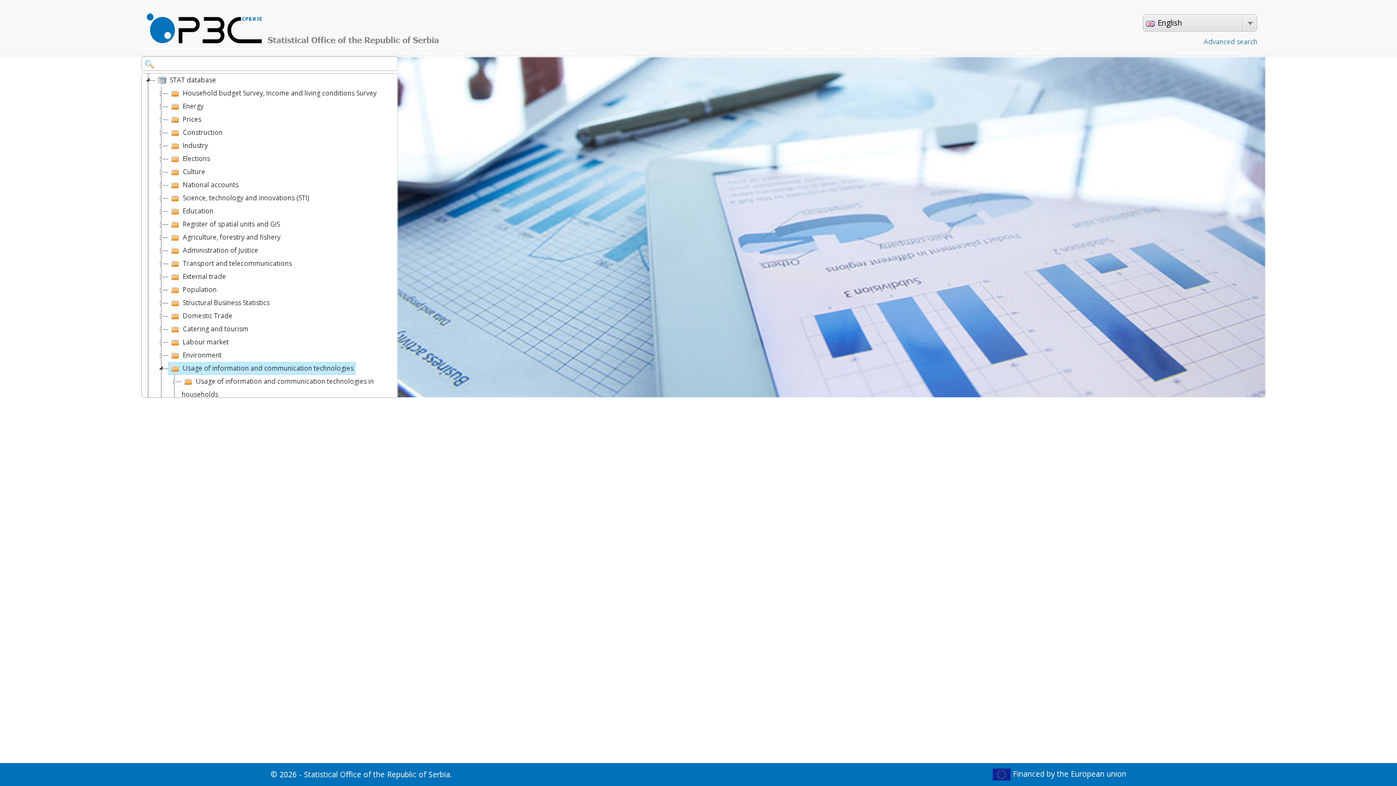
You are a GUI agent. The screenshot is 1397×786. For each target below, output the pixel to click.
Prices (192, 119)
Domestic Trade (207, 315)
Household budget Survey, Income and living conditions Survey (280, 93)
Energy (193, 106)
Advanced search (1230, 41)
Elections (196, 158)
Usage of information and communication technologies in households (278, 388)
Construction (203, 132)
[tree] (269, 235)
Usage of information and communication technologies (268, 368)
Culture (194, 171)
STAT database (193, 80)
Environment (202, 355)
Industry (195, 145)
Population (200, 289)
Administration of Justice (221, 250)
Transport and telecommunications (237, 263)
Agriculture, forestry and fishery (231, 237)
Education (199, 211)
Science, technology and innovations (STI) (246, 198)
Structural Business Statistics (226, 302)
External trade (204, 276)
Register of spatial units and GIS (233, 224)
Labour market (206, 342)
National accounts (210, 184)
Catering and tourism (215, 329)
